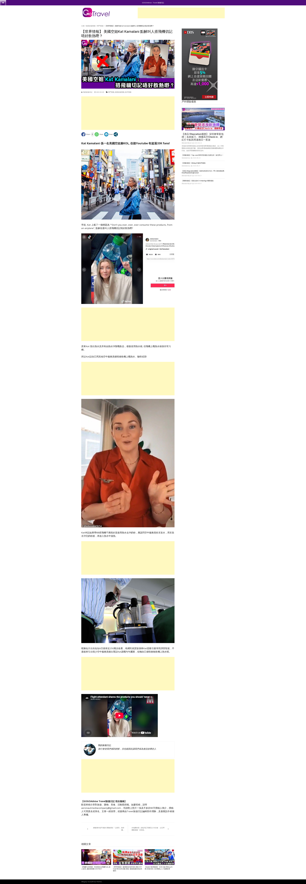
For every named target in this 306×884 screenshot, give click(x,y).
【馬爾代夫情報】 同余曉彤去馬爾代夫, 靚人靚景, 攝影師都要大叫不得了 (95, 868)
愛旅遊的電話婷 (187, 143)
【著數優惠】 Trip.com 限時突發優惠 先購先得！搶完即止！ (203, 155)
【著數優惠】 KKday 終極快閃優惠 (193, 163)
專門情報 (100, 26)
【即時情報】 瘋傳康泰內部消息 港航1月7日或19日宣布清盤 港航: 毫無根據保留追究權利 (127, 869)
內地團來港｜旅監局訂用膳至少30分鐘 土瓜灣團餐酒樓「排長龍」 (148, 829)
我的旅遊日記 (87, 92)
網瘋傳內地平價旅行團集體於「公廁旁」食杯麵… (108, 829)
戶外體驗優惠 (189, 101)
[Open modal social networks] (116, 134)
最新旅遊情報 (90, 26)
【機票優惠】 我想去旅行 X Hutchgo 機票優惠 (197, 181)
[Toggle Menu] (3, 2)
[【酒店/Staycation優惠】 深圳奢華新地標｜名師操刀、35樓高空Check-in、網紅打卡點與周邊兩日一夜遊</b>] (203, 119)
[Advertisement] (181, 13)
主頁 (82, 26)
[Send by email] (108, 134)
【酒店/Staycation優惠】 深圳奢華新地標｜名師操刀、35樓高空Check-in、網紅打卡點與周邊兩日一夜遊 (203, 137)
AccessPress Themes (95, 882)
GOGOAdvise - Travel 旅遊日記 (153, 3)
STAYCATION (189, 126)
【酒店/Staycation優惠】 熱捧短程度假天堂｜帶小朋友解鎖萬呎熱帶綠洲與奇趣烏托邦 (203, 172)
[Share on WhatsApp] (99, 134)
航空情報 (128, 92)
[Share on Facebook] (85, 134)
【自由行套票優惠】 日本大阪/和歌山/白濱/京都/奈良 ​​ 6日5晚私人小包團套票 (159, 868)
